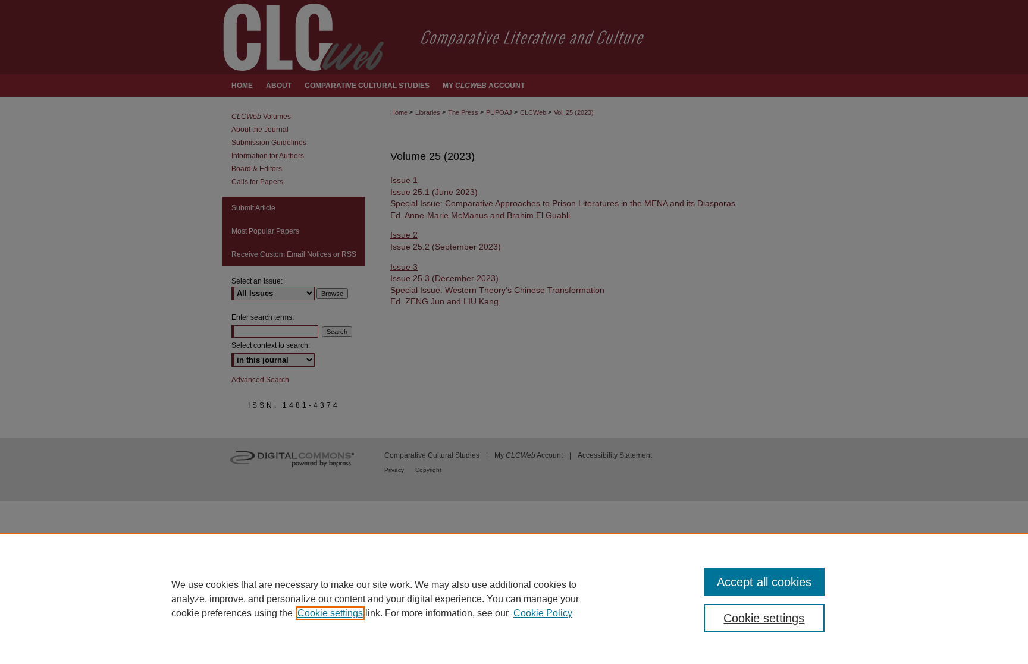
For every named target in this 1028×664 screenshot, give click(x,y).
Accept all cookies (764, 582)
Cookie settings (330, 613)
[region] (514, 598)
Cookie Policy (542, 613)
